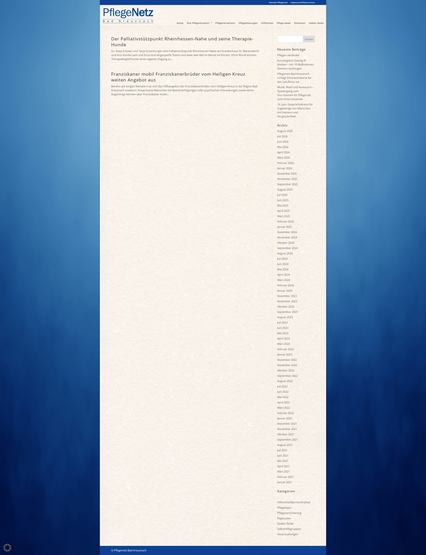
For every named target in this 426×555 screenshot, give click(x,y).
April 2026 (283, 152)
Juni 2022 (283, 392)
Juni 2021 (283, 455)
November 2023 (287, 301)
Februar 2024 (285, 285)
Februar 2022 (285, 413)
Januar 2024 (284, 290)
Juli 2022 (282, 386)
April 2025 (283, 211)
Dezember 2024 (287, 232)
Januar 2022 (284, 418)
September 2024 (287, 248)
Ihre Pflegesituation (198, 23)
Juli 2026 (282, 136)
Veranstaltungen (287, 534)
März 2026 (283, 157)
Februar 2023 (285, 349)
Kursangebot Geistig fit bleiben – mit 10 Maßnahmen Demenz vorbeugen (295, 64)
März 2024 (283, 280)
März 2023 (283, 344)
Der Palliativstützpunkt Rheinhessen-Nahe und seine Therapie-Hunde (182, 42)
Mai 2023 (282, 333)
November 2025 (287, 179)
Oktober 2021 (285, 434)
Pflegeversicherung (289, 513)
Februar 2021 (285, 477)
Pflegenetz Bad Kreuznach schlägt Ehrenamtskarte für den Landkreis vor (294, 78)
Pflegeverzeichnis (225, 23)
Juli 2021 (282, 450)
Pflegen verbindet (288, 55)
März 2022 (283, 408)
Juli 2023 (282, 322)
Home (180, 23)
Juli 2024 (282, 259)
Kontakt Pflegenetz (278, 2)
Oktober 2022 (285, 370)
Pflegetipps (284, 507)
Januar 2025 (284, 227)
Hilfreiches (267, 23)
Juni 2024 (283, 264)
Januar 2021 (284, 482)
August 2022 (285, 381)
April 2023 (283, 338)
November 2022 (287, 365)
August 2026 (285, 131)
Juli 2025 (282, 195)
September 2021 (287, 439)
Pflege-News (284, 23)
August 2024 (285, 253)
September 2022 (287, 376)
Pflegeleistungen (248, 23)
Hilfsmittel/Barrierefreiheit (293, 502)
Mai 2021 (282, 461)
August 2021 (285, 445)
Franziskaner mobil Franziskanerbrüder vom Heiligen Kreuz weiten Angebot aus (178, 77)
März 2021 (283, 471)
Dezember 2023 (287, 296)
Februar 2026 (285, 163)
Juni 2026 (283, 141)
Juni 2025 (283, 200)
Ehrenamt (299, 23)
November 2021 (287, 429)
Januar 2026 (284, 168)
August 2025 (285, 189)
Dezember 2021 (287, 423)
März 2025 (283, 216)
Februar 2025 (285, 221)
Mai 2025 (282, 205)
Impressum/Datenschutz (303, 2)
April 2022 (283, 402)
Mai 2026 (282, 147)
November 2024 (287, 237)
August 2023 (285, 317)
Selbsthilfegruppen (289, 529)
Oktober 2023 (285, 306)
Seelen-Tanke (316, 23)
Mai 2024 (282, 269)
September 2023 (287, 312)
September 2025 (287, 184)
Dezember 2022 (287, 360)
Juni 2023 (283, 328)
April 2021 (283, 466)
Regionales (284, 518)
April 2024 (283, 275)
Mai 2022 (282, 397)
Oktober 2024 (285, 243)
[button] (7, 547)
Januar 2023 (284, 354)
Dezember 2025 (287, 173)
